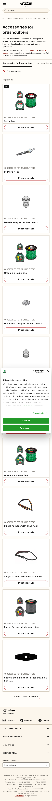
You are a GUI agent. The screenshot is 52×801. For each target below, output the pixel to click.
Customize (24, 428)
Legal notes (19, 796)
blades (31, 50)
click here (27, 405)
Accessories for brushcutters (17, 63)
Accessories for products (15, 18)
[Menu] (5, 4)
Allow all (26, 421)
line (36, 50)
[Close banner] (48, 371)
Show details (38, 413)
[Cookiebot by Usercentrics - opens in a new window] (33, 371)
